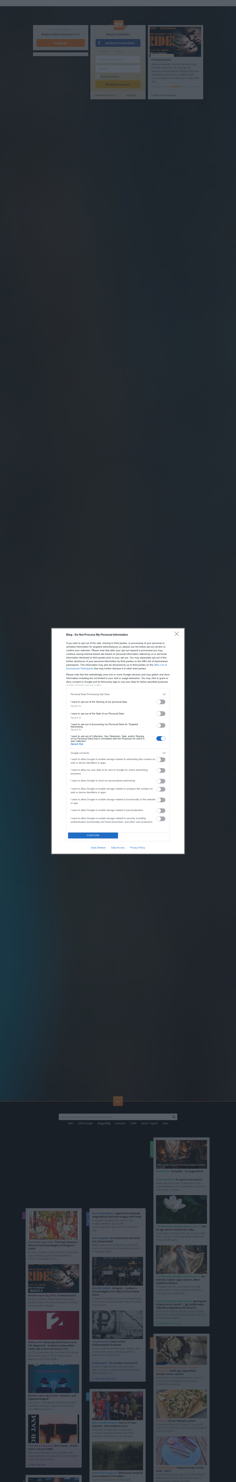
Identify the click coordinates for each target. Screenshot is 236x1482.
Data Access (118, 847)
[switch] (160, 702)
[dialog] (118, 741)
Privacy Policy (137, 847)
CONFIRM (93, 835)
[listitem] (118, 694)
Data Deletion (98, 847)
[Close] (177, 635)
